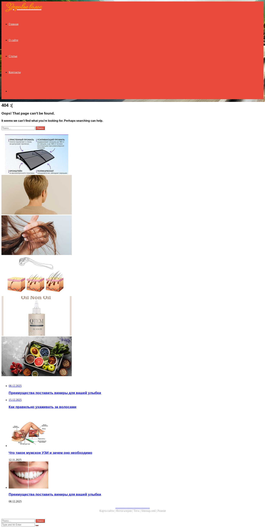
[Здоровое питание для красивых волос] (109, 356)
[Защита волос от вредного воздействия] (109, 235)
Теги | (137, 510)
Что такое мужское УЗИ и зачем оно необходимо (50, 453)
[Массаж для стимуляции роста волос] (109, 276)
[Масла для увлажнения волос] (109, 316)
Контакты (15, 72)
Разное (162, 510)
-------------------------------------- (132, 507)
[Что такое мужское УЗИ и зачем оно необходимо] (113, 433)
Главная (13, 24)
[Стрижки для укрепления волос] (109, 195)
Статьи (13, 56)
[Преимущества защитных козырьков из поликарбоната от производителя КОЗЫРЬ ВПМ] (109, 155)
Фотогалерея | (125, 510)
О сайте (13, 40)
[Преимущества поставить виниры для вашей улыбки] (113, 475)
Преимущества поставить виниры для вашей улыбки (55, 494)
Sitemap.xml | (149, 510)
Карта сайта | (107, 510)
